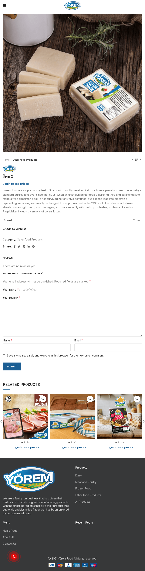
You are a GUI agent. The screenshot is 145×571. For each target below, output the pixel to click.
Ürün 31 (72, 442)
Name (7, 340)
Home (6, 159)
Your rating (11, 289)
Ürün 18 (25, 442)
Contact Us (9, 543)
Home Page (10, 530)
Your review (11, 297)
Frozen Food (83, 488)
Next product (140, 160)
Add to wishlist (16, 229)
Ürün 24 (119, 442)
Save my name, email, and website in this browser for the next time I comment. (55, 355)
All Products (82, 501)
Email (78, 340)
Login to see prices (16, 183)
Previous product (133, 160)
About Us (8, 537)
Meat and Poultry (85, 482)
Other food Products (25, 159)
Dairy (78, 475)
